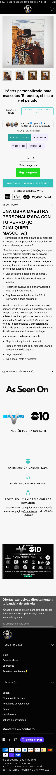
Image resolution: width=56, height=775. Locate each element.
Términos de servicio (14, 698)
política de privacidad (14, 720)
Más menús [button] (9, 682)
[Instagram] (15, 739)
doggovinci (12, 760)
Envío (5, 709)
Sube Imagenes (28, 165)
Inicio (5, 655)
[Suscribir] (49, 623)
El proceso (8, 665)
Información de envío (20, 371)
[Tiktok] (9, 739)
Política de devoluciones (16, 703)
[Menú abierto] (7, 9)
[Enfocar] (8, 62)
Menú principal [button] (12, 645)
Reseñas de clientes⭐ (15, 671)
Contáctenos (30, 511)
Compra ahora (10, 660)
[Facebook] (3, 739)
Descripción (10, 204)
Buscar (6, 692)
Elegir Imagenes (28, 172)
